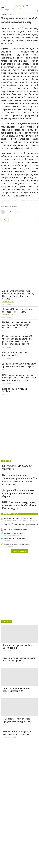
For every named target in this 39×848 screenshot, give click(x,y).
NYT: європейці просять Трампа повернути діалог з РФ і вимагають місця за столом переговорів (19, 378)
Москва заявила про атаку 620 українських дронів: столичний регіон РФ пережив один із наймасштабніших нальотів (17, 340)
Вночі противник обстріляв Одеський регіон (15, 354)
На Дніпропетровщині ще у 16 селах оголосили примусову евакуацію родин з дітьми (16, 325)
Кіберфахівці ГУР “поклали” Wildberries (15, 390)
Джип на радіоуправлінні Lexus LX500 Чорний (18, 646)
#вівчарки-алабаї (6, 206)
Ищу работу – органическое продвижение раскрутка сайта (17, 720)
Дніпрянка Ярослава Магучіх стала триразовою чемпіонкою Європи (19, 365)
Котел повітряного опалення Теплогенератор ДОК (17, 689)
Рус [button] (7, 11)
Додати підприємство (19, 551)
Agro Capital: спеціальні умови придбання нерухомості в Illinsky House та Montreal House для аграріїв (18, 295)
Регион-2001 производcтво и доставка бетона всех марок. (17, 732)
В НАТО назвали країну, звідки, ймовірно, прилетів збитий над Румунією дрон (19, 505)
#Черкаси (15, 206)
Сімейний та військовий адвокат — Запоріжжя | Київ (19, 659)
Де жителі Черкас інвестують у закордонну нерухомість (17, 310)
